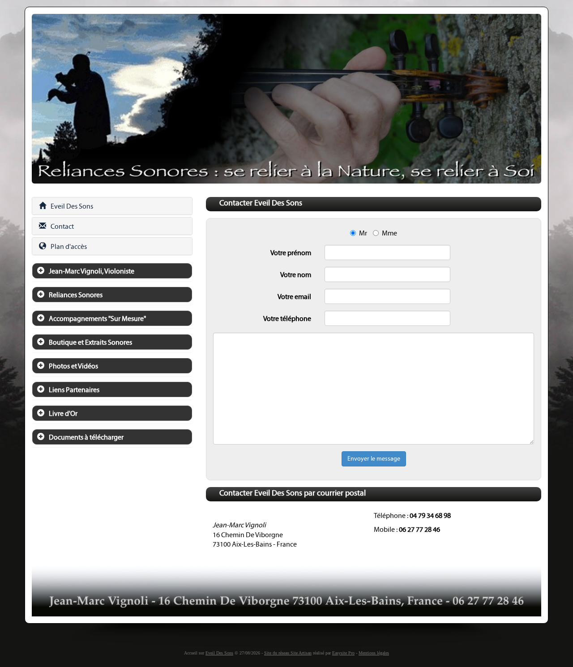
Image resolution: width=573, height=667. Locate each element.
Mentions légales (374, 652)
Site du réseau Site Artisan (288, 652)
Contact (62, 226)
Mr (363, 233)
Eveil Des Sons (72, 206)
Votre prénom (290, 252)
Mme (389, 233)
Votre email (294, 296)
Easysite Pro (343, 652)
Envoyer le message (373, 458)
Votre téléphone (287, 318)
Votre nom (295, 274)
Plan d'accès (69, 246)
